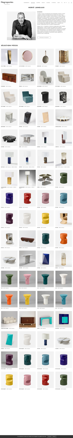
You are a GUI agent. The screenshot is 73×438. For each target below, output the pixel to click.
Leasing (48, 2)
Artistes (33, 2)
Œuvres (38, 2)
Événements (26, 2)
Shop (59, 2)
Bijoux (43, 2)
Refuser (54, 436)
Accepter (49, 436)
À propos (54, 2)
